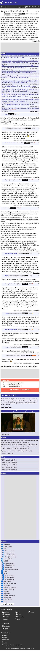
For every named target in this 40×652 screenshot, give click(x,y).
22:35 (33, 128)
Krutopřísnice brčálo (11, 142)
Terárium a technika (10, 583)
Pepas (5, 114)
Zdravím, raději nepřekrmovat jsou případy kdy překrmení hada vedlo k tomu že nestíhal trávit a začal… (20, 56)
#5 (38, 207)
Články (3, 457)
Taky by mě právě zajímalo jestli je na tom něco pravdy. (19, 86)
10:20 (17, 208)
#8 (38, 283)
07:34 (31, 142)
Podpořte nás (5, 380)
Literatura (6, 591)
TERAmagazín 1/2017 (9, 395)
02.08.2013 (22, 13)
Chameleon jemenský (11, 569)
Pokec (5, 602)
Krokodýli (6, 571)
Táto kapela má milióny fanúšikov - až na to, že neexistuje (17, 411)
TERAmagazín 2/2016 (8, 462)
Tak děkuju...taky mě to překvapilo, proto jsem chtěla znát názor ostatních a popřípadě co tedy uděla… (20, 61)
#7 (38, 275)
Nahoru (35, 366)
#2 (38, 128)
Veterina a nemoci (9, 595)
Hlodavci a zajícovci (10, 587)
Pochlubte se (8, 547)
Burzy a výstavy (9, 589)
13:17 (30, 284)
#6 (38, 253)
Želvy (5, 573)
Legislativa (7, 593)
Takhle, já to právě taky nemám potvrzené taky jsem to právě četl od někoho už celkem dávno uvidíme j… (19, 71)
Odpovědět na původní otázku (22, 366)
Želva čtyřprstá (9, 577)
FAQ (3, 641)
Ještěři (6, 561)
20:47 (16, 114)
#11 (38, 347)
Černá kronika (8, 600)
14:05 (30, 313)
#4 (38, 179)
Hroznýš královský (10, 557)
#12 (38, 355)
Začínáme (7, 544)
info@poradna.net (25, 648)
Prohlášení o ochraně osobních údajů (12, 645)
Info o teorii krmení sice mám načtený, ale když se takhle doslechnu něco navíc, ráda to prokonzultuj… (19, 81)
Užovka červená (10, 551)
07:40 (30, 180)
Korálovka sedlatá (10, 555)
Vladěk (6, 208)
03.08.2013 (27, 142)
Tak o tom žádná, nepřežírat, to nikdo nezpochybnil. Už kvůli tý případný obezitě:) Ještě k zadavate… (20, 100)
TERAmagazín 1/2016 (8, 465)
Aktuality (3, 437)
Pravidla (4, 635)
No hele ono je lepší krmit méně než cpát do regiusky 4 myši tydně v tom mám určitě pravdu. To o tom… (20, 95)
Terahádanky (7, 598)
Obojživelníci (8, 581)
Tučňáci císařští (6, 453)
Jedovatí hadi (8, 559)
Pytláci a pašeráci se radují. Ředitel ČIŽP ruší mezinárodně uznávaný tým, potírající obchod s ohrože (19, 441)
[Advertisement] (20, 47)
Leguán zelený (9, 567)
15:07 (34, 355)
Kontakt (4, 643)
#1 (38, 114)
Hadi (5, 549)
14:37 (30, 329)
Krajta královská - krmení (14, 11)
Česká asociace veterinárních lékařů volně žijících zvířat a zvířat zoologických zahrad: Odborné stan (19, 447)
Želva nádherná (9, 579)
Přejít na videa (5, 434)
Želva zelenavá (9, 575)
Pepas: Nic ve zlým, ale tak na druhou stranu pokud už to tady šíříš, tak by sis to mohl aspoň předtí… (19, 90)
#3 (38, 142)
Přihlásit (28, 7)
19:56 (27, 13)
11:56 (30, 253)
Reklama (4, 637)
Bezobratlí (7, 585)
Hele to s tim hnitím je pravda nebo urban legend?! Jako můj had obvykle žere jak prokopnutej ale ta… (20, 66)
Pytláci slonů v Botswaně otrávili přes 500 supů (16, 451)
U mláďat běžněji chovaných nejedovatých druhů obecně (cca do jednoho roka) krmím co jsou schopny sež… (20, 76)
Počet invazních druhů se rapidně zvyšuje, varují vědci (18, 444)
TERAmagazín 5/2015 (8, 467)
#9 (38, 313)
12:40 (30, 275)
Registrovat (35, 7)
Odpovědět (35, 41)
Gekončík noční (9, 565)
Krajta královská (33, 13)
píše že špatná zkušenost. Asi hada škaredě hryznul (18, 104)
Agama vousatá (9, 563)
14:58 (30, 347)
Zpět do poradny (6, 366)
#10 (38, 329)
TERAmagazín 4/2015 (8, 469)
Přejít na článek (6, 407)
